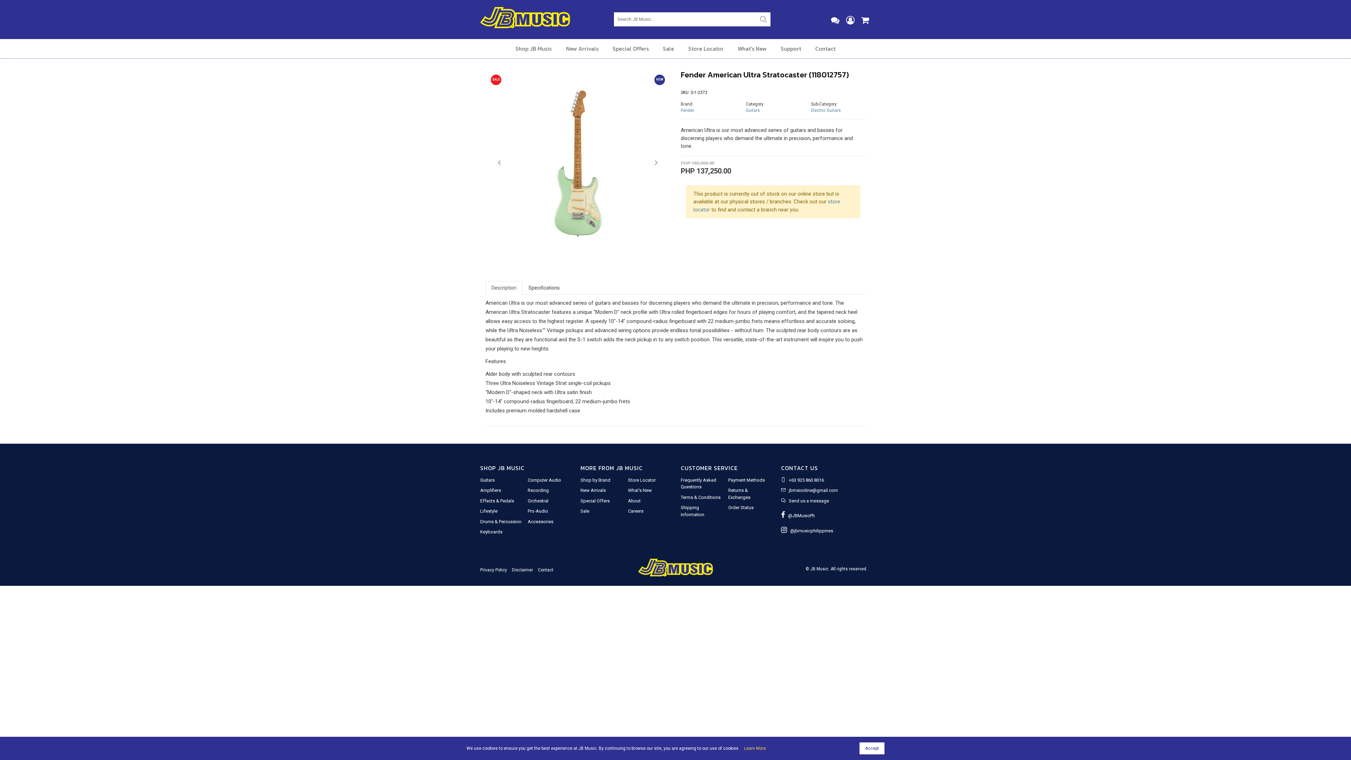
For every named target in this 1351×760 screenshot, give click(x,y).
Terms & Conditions (701, 497)
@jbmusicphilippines (810, 530)
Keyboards (491, 531)
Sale (668, 48)
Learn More (755, 748)
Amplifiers (490, 490)
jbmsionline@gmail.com (813, 490)
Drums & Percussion (500, 521)
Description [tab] (503, 288)
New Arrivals (582, 48)
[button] (499, 162)
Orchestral (538, 501)
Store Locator (706, 48)
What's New (752, 48)
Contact (825, 48)
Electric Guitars (826, 110)
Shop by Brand (595, 480)
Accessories (540, 521)
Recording (538, 490)
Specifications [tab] (544, 288)
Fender (687, 110)
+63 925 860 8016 (806, 480)
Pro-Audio (538, 511)
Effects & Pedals (497, 501)
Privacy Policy (493, 570)
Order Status (741, 507)
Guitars (753, 110)
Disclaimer (522, 570)
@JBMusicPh (800, 515)
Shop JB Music (533, 48)
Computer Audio (544, 480)
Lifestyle (488, 511)
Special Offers (631, 48)
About (634, 501)
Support (791, 48)
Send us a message (809, 501)
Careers (635, 511)
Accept (872, 748)
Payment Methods (746, 480)
